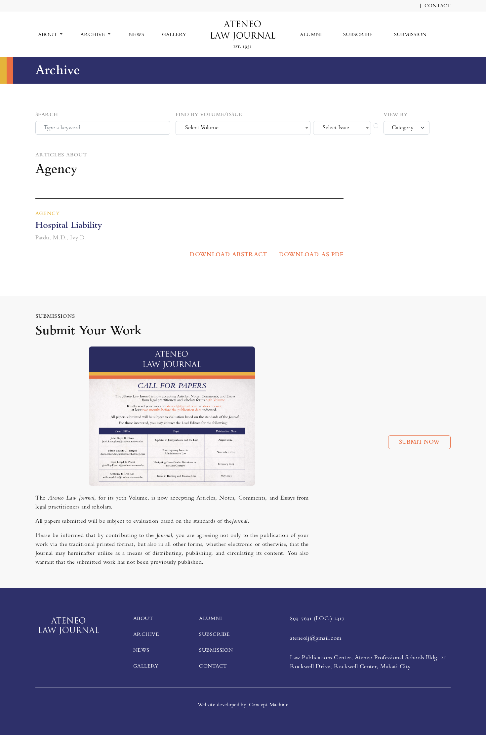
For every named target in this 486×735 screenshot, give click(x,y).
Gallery (174, 34)
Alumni (311, 34)
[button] (448, 30)
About (143, 618)
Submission (410, 34)
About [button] (48, 34)
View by (396, 114)
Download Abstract (228, 254)
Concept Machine (268, 705)
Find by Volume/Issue (209, 114)
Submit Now (419, 442)
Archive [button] (93, 34)
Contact (438, 6)
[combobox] (243, 128)
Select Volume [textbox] (202, 127)
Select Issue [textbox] (336, 127)
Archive (146, 634)
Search (46, 114)
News (136, 34)
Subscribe (358, 34)
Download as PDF (311, 254)
